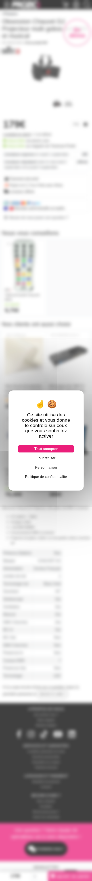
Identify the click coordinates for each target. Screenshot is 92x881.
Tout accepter (46, 449)
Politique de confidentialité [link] (46, 477)
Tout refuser (46, 458)
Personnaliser (46, 467)
